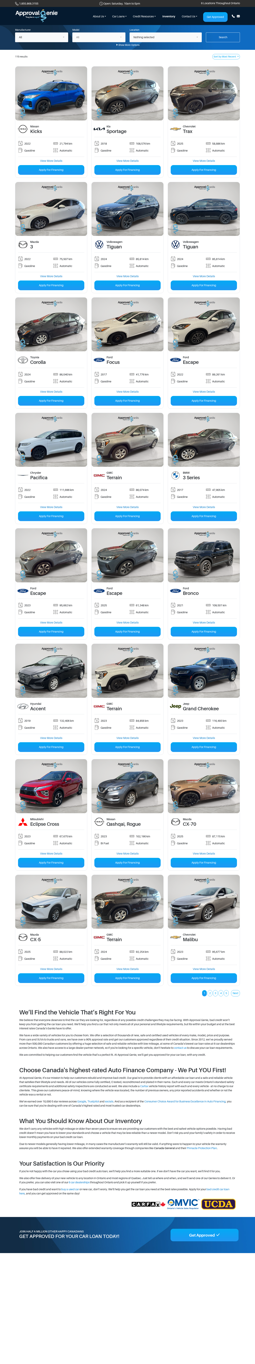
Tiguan (114, 246)
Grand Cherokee (201, 708)
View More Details (51, 160)
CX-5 (35, 939)
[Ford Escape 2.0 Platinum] (51, 555)
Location (134, 29)
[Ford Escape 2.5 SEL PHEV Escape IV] (204, 324)
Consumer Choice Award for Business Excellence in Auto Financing (185, 1101)
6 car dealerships (79, 1182)
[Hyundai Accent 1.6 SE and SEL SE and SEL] (51, 670)
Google (81, 1101)
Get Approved (215, 17)
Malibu (190, 939)
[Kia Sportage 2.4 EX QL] (127, 93)
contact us (180, 1047)
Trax (187, 131)
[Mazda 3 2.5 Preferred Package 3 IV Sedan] (51, 208)
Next (235, 993)
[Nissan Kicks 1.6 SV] (51, 93)
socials (109, 1101)
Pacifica (39, 477)
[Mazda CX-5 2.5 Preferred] (51, 901)
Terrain (114, 477)
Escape (191, 362)
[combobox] (41, 37)
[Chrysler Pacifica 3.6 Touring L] (51, 439)
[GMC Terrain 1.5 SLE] (127, 439)
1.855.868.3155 (28, 3)
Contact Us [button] (188, 16)
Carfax (144, 1086)
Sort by (225, 56)
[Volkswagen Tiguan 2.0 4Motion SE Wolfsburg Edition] (127, 208)
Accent (38, 708)
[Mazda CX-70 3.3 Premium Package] (204, 786)
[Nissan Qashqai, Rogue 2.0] (127, 786)
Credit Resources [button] (143, 16)
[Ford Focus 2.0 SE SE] (127, 324)
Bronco (191, 593)
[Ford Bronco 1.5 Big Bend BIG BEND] (204, 555)
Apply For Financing (51, 169)
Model (75, 29)
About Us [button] (98, 16)
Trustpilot (93, 1101)
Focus (113, 362)
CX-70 (189, 824)
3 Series (191, 477)
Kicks (36, 131)
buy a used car (70, 1189)
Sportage (116, 131)
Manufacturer (23, 29)
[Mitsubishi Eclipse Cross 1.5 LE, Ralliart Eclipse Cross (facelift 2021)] (51, 786)
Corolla (38, 362)
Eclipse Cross (44, 824)
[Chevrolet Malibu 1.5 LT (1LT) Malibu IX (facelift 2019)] (204, 901)
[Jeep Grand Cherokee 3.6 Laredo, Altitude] (204, 670)
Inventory (168, 16)
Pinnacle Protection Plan (202, 1148)
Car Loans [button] (118, 16)
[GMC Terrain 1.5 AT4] (127, 670)
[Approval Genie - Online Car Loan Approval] (36, 16)
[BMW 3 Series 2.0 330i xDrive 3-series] (204, 439)
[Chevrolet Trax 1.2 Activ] (204, 93)
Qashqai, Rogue (124, 824)
